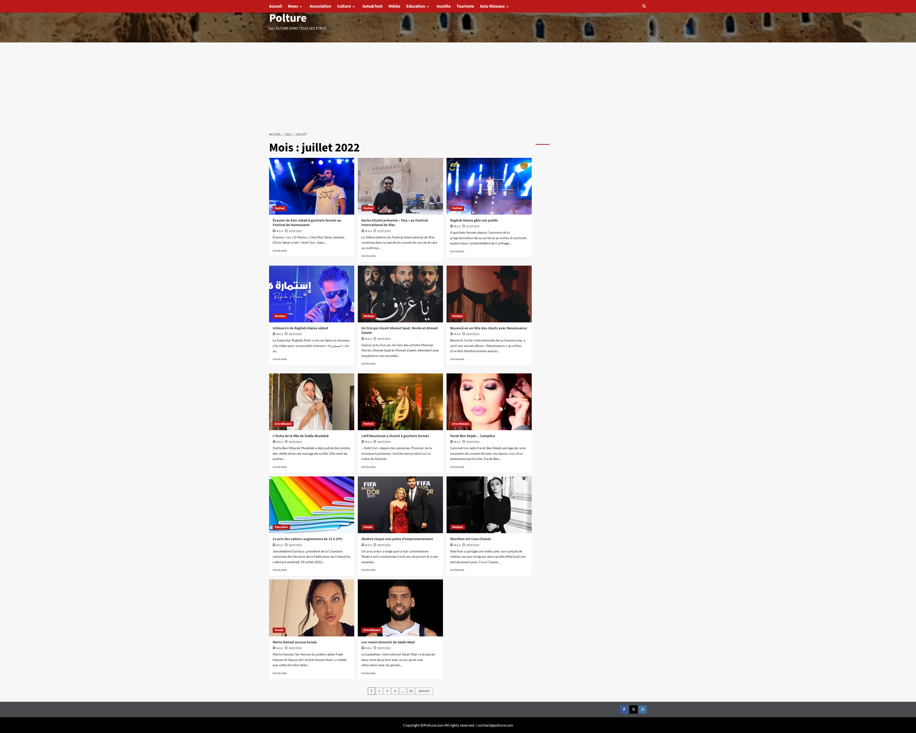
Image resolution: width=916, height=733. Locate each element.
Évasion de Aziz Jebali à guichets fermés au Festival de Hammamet (307, 223)
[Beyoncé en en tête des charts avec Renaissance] (489, 294)
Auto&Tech (372, 6)
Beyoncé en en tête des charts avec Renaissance (488, 328)
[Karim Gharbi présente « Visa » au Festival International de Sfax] (400, 186)
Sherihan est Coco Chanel (470, 539)
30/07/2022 (295, 334)
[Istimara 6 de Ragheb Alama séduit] (311, 294)
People (368, 527)
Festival (279, 208)
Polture (288, 18)
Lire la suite (280, 250)
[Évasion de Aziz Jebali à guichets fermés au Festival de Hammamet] (311, 186)
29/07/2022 (295, 442)
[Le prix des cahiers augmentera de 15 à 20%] (311, 504)
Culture (344, 6)
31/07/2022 (295, 231)
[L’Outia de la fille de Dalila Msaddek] (311, 401)
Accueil (275, 6)
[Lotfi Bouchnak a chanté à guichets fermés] (400, 401)
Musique (280, 316)
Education (415, 6)
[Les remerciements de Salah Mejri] (400, 607)
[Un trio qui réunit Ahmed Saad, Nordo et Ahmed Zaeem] (400, 294)
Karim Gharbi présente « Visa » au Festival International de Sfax (394, 223)
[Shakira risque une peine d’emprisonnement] (400, 504)
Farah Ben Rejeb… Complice (472, 436)
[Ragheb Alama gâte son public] (489, 186)
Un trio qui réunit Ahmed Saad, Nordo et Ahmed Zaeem (399, 331)
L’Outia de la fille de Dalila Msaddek (301, 436)
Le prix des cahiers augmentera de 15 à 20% (308, 539)
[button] (644, 6)
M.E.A (279, 231)
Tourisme (465, 6)
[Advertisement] (458, 78)
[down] (301, 7)
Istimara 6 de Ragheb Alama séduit (300, 328)
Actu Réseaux (492, 6)
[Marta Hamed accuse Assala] (311, 607)
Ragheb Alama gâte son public (474, 220)
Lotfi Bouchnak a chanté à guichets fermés (395, 436)
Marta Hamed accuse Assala (295, 642)
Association (320, 6)
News (293, 6)
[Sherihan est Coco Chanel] (489, 504)
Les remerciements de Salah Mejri (388, 642)
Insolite (444, 6)
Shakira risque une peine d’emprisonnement (397, 539)
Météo (394, 6)
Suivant (424, 691)
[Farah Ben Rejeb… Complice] (489, 401)
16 (410, 691)
